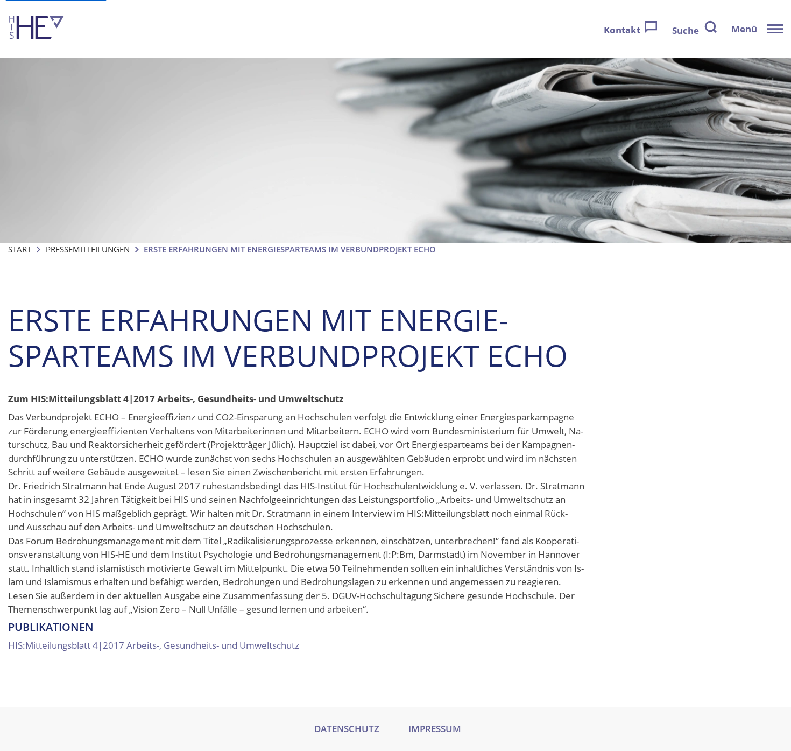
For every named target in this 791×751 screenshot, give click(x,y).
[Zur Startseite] (36, 29)
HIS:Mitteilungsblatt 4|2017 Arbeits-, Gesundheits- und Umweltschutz (153, 645)
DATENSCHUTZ (346, 728)
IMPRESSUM (434, 728)
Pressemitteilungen (88, 249)
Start (19, 249)
